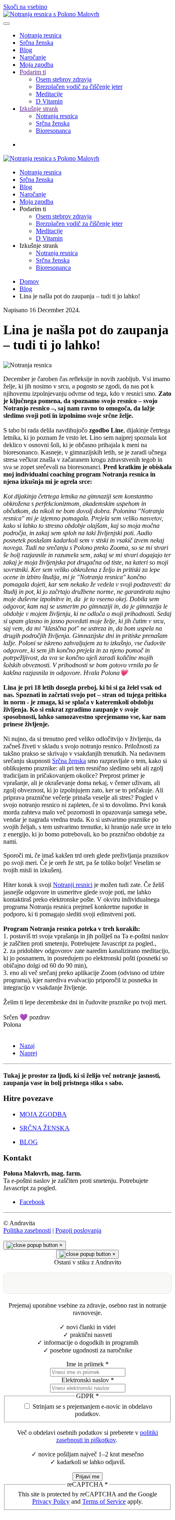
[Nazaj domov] (51, 14)
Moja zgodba (36, 64)
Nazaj (27, 1045)
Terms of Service (104, 1501)
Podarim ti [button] (33, 208)
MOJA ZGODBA (43, 1114)
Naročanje (33, 57)
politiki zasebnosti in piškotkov (107, 1436)
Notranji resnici (72, 884)
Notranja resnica (40, 35)
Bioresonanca (53, 130)
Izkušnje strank (39, 108)
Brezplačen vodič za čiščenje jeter (79, 86)
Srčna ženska (36, 42)
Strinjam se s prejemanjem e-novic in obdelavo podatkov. (92, 1410)
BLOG (29, 1141)
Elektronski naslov (87, 1380)
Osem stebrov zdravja (64, 79)
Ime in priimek (87, 1364)
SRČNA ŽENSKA (45, 1128)
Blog (26, 49)
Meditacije (49, 93)
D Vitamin (49, 101)
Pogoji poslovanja (78, 1230)
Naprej (28, 1053)
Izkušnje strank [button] (39, 245)
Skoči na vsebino (25, 6)
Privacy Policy (51, 1501)
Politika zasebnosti (27, 1230)
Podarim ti (33, 71)
